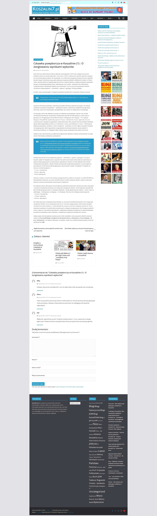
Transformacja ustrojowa (97, 486)
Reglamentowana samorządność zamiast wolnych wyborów (48, 230)
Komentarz (36, 337)
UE (89, 488)
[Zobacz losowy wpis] (123, 18)
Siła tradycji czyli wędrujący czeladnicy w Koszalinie (116, 406)
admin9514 (46, 70)
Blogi (56, 18)
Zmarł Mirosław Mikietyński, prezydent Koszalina (57, 3)
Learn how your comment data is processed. (70, 387)
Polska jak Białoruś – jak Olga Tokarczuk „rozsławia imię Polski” (63, 256)
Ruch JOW (97, 476)
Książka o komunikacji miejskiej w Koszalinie (38, 246)
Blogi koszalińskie (38, 59)
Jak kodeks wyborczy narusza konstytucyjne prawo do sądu (79, 230)
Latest (101, 450)
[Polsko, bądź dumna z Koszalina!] (85, 241)
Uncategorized (97, 491)
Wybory (65, 18)
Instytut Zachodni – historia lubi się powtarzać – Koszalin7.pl (116, 434)
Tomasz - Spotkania (97, 483)
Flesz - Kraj (99, 431)
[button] (41, 18)
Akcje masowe (92, 403)
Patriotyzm (93, 459)
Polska (84, 18)
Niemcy (100, 454)
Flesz (38, 18)
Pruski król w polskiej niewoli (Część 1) (108, 50)
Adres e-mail (36, 367)
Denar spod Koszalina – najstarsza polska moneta (111, 35)
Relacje (90, 477)
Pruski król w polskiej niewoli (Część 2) (108, 48)
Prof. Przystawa (98, 470)
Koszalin (47, 18)
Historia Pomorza (99, 441)
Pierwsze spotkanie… (103, 63)
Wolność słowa (93, 499)
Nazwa (34, 359)
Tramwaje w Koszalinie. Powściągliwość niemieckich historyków (115, 419)
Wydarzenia (98, 502)
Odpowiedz (40, 290)
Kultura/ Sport (93, 451)
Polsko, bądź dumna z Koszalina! (85, 254)
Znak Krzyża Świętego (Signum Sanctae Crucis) (110, 60)
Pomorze (74, 18)
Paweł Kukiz (101, 459)
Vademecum (92, 496)
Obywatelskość (97, 457)
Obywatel (100, 18)
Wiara (109, 18)
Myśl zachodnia (93, 454)
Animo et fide (99, 403)
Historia (91, 434)
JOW (92, 18)
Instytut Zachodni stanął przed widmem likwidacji (114, 439)
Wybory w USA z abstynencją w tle (107, 53)
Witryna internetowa (38, 375)
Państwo (93, 463)
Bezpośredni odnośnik (56, 283)
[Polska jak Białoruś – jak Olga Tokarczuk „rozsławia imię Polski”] (63, 241)
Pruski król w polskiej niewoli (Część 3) (108, 45)
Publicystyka (94, 473)
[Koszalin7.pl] (34, 18)
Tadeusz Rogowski (97, 480)
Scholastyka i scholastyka (115, 473)
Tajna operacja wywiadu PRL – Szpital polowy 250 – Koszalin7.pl (116, 446)
